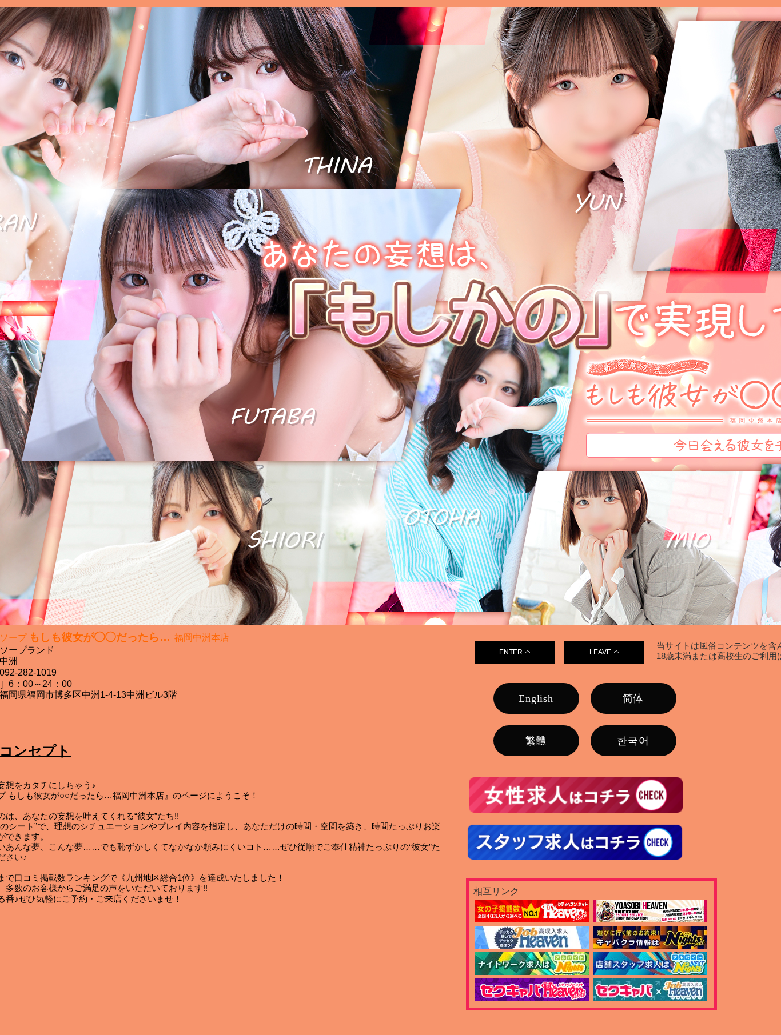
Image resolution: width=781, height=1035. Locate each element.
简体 (633, 698)
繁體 (536, 740)
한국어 (633, 740)
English (536, 698)
